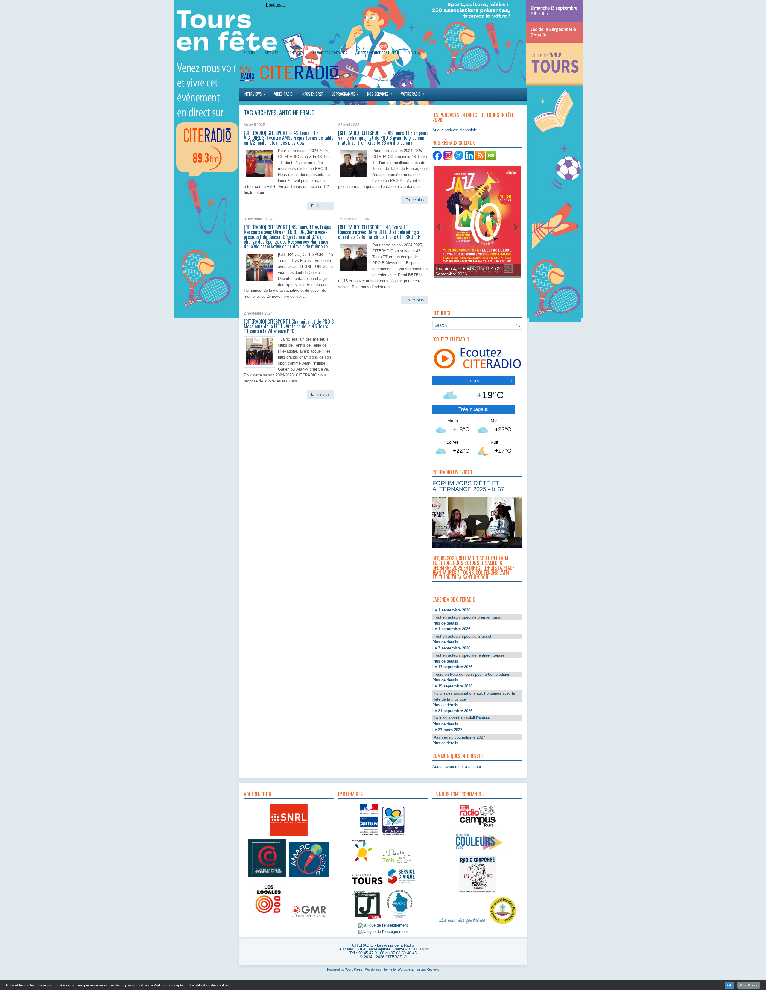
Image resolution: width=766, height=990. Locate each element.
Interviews (255, 94)
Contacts (296, 52)
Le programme (345, 94)
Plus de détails (445, 623)
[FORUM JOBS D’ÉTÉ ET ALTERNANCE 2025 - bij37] (478, 522)
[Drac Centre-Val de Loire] (368, 836)
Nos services (380, 94)
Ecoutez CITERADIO (450, 339)
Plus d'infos (749, 985)
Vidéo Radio (283, 94)
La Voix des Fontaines (330, 52)
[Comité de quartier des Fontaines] (503, 924)
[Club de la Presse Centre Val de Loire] (267, 877)
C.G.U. (414, 52)
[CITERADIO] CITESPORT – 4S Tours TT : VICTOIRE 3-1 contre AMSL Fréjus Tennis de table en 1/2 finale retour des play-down (288, 137)
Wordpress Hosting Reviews (418, 969)
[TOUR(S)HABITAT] (396, 864)
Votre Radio (413, 94)
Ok (729, 985)
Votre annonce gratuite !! (377, 52)
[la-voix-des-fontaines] (462, 924)
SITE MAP (272, 52)
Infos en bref (312, 94)
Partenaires (350, 794)
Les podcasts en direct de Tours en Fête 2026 (473, 117)
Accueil (250, 52)
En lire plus (320, 206)
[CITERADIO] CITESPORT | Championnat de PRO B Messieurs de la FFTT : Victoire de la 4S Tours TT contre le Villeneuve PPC (289, 326)
